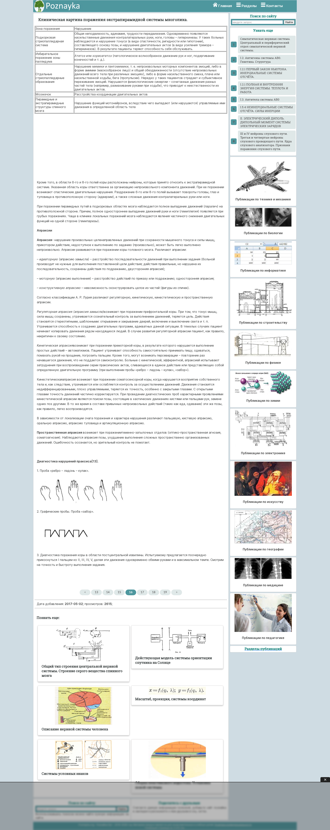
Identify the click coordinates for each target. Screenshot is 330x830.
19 (165, 592)
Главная (225, 6)
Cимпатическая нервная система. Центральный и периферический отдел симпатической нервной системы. (265, 44)
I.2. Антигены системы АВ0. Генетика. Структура (260, 60)
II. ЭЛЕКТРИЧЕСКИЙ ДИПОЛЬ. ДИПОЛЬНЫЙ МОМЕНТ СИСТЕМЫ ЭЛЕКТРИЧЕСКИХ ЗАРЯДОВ (265, 122)
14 (108, 592)
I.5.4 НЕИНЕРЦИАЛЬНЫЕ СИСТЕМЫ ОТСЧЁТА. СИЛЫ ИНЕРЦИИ (266, 109)
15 (119, 592)
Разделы (249, 6)
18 (153, 592)
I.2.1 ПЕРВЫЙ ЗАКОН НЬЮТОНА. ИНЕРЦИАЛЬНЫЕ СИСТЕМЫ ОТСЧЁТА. (263, 73)
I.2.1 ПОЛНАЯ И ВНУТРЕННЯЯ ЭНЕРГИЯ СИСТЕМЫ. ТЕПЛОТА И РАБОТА (264, 88)
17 (142, 592)
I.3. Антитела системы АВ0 (259, 99)
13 (96, 592)
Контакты (274, 6)
